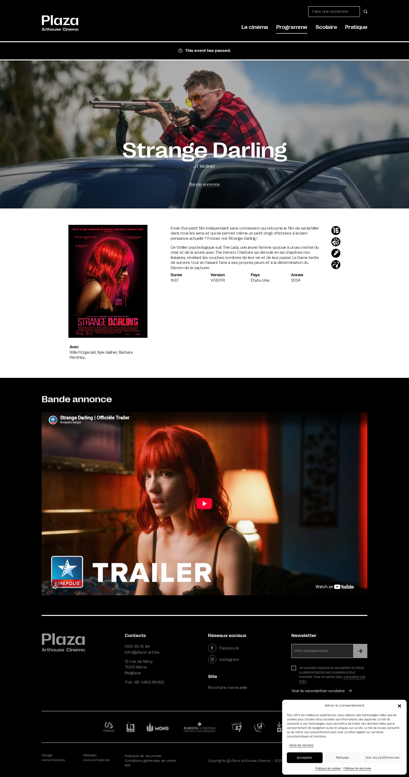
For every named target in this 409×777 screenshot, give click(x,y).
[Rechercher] (364, 11)
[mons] (160, 727)
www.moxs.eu (53, 760)
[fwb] (109, 727)
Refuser (342, 758)
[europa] (202, 727)
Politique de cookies (328, 768)
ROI (127, 765)
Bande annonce (204, 184)
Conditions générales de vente (150, 761)
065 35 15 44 (137, 646)
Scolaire (326, 27)
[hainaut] (131, 727)
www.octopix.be (96, 760)
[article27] (238, 727)
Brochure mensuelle (227, 687)
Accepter (304, 758)
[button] (399, 705)
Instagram (229, 659)
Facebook (229, 648)
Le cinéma (254, 27)
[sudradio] (260, 727)
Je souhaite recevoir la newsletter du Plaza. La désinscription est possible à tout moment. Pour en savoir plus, (332, 674)
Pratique (356, 27)
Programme (291, 27)
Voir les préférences (382, 758)
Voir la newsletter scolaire (318, 690)
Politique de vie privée (357, 768)
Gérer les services (301, 745)
